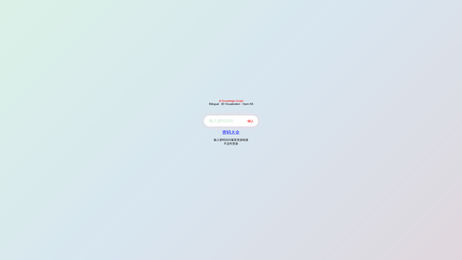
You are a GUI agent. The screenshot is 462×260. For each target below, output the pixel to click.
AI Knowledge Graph (231, 100)
